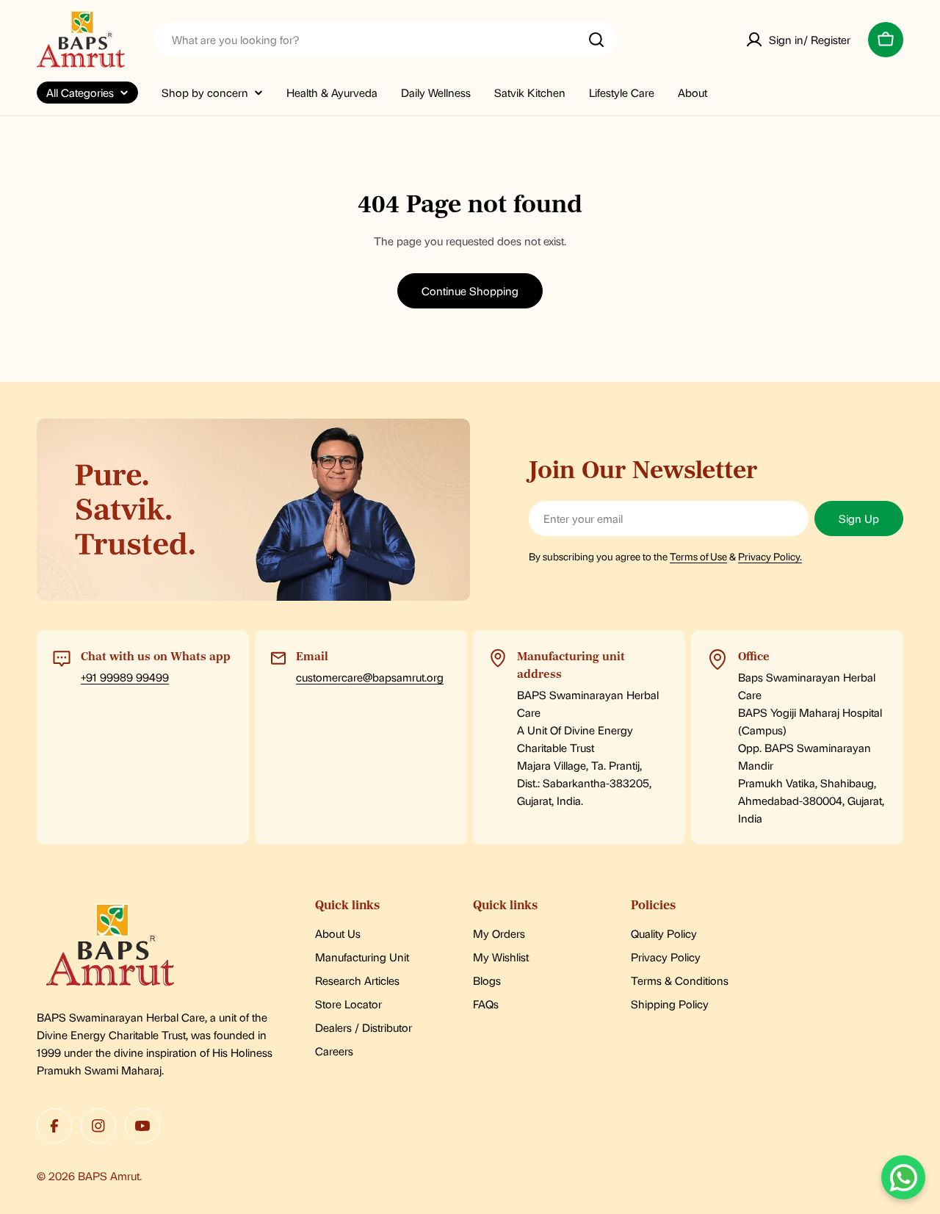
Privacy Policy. (770, 556)
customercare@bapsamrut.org (370, 676)
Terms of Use (698, 556)
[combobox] (385, 39)
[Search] (596, 39)
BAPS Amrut (109, 1175)
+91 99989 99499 (125, 676)
